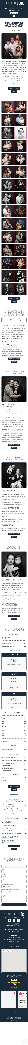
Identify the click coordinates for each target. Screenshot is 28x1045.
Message (3, 894)
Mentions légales (19, 1018)
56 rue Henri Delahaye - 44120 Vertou (15, 8)
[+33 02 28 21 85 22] (10, 11)
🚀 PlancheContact (14, 1020)
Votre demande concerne (7, 884)
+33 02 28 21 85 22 (15, 10)
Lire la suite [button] (5, 1006)
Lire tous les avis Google (14, 1013)
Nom (2, 869)
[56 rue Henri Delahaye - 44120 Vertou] (6, 8)
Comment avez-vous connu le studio (9, 889)
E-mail (3, 879)
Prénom (3, 864)
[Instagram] (14, 13)
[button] (14, 16)
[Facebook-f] (9, 920)
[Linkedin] (16, 13)
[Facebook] (11, 13)
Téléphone (3, 874)
